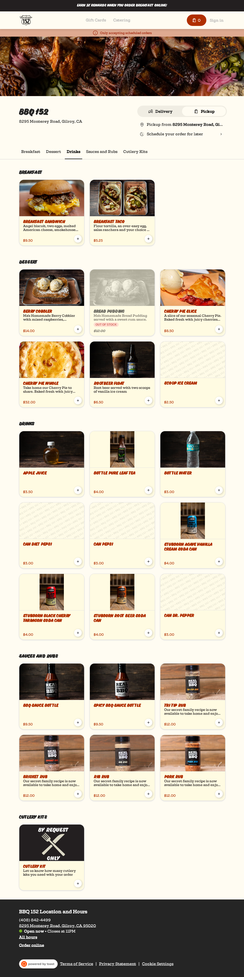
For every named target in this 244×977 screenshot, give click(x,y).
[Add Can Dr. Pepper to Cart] (219, 633)
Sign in (217, 20)
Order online (31, 945)
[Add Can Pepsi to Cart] (148, 561)
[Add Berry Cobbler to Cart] (78, 329)
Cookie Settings (157, 964)
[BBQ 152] (26, 20)
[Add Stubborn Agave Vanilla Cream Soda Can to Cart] (219, 561)
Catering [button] (121, 20)
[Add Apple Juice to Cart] (78, 490)
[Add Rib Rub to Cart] (148, 794)
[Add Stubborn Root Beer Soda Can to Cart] (148, 633)
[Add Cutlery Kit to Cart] (78, 883)
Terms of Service (76, 964)
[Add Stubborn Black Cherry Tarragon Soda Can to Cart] (78, 633)
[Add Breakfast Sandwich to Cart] (78, 239)
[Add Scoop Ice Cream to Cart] (219, 400)
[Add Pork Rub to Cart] (219, 794)
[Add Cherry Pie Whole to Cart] (78, 400)
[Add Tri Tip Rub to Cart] (219, 722)
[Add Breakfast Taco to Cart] (148, 239)
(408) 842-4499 (35, 919)
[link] (30, 151)
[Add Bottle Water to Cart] (219, 490)
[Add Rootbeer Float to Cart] (148, 400)
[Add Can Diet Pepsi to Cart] (78, 561)
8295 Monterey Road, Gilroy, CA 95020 (57, 925)
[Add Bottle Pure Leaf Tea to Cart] (148, 490)
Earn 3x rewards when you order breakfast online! (122, 5)
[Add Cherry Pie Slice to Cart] (219, 329)
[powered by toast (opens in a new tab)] (38, 964)
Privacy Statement (117, 964)
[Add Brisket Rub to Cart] (78, 794)
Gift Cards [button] (96, 20)
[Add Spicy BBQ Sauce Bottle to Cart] (148, 722)
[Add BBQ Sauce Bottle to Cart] (78, 722)
